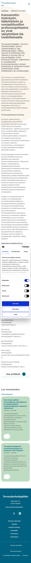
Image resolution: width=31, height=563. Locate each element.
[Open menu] (29, 4)
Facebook (11, 514)
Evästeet (25, 555)
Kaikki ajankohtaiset (7, 394)
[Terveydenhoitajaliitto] (8, 4)
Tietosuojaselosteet (15, 551)
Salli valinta (15, 309)
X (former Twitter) (14, 513)
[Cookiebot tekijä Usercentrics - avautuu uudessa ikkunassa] (22, 247)
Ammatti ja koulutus (14, 527)
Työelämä (14, 524)
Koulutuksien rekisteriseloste (11, 555)
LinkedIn (20, 513)
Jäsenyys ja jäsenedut (14, 521)
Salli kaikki (15, 303)
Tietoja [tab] (26, 251)
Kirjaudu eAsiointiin (16, 545)
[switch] (26, 285)
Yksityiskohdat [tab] (15, 251)
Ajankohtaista (14, 537)
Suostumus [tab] (5, 251)
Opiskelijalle (14, 530)
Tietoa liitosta (14, 533)
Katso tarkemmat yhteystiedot (14, 507)
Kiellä (15, 314)
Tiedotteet (4, 11)
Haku (25, 3)
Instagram (17, 514)
